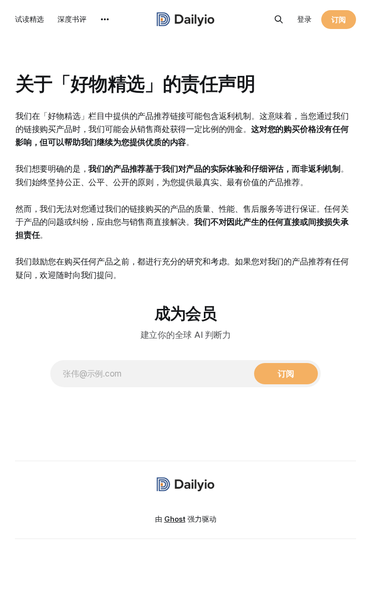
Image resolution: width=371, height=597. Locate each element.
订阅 (338, 19)
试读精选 (29, 19)
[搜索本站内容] (278, 19)
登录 (304, 19)
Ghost (175, 519)
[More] (105, 19)
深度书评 (71, 19)
